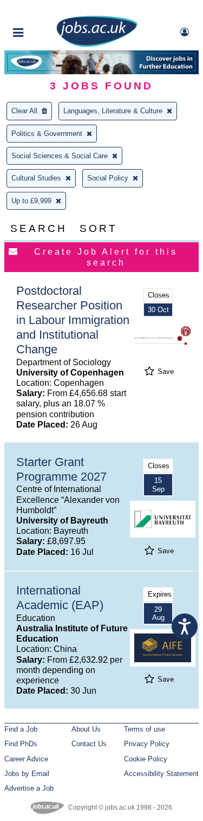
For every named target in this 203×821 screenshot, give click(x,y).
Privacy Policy (146, 744)
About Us (86, 729)
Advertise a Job (29, 788)
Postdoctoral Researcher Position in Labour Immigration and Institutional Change (72, 320)
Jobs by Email (26, 774)
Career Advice (26, 759)
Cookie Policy (145, 759)
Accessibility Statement (161, 774)
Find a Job (20, 729)
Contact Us (89, 744)
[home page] (96, 44)
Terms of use (144, 729)
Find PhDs (20, 744)
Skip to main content (43, 9)
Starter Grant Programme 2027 (61, 469)
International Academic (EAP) (59, 598)
